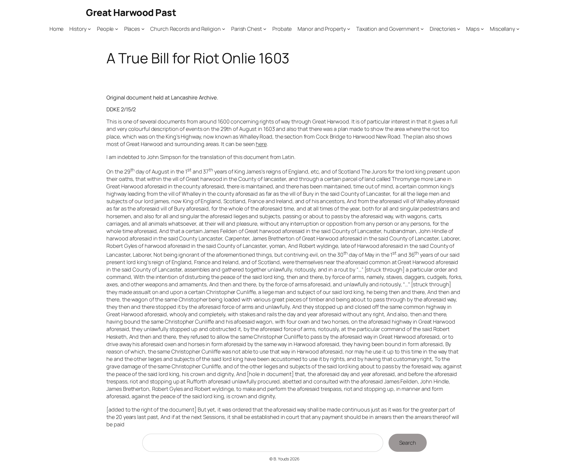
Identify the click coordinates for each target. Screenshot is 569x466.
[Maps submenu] (482, 28)
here (261, 143)
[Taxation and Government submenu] (422, 28)
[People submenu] (116, 28)
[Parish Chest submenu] (264, 28)
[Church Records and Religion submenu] (223, 28)
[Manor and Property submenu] (348, 28)
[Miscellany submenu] (518, 28)
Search (407, 442)
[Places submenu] (143, 28)
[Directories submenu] (458, 28)
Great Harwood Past (131, 12)
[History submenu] (89, 28)
